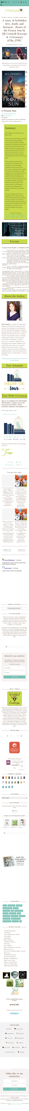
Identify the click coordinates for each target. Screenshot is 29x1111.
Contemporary (7, 908)
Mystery (5, 913)
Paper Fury (7, 953)
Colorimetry (7, 936)
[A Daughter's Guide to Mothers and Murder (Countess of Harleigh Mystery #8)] (21, 783)
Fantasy (10, 17)
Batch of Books (8, 940)
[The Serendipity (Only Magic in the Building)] (9, 787)
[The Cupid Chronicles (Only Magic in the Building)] (12, 787)
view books (21, 769)
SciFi (19, 913)
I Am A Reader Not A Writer (11, 934)
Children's (11, 905)
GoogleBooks (21, 217)
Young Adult (23, 17)
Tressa (13, 761)
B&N (20, 215)
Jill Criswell (7, 115)
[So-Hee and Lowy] (24, 782)
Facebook (19, 358)
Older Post (22, 550)
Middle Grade (18, 910)
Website (4, 358)
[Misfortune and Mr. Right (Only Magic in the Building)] (3, 787)
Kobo (14, 217)
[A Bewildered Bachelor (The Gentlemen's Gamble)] (18, 778)
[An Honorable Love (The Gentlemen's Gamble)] (15, 778)
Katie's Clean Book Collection (12, 947)
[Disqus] (14, 576)
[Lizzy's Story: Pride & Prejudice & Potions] (3, 778)
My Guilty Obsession (10, 956)
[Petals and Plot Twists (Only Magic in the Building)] (6, 787)
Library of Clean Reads (10, 964)
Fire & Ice (6, 943)
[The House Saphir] (24, 778)
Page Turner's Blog (9, 960)
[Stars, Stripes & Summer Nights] (12, 778)
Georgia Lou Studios (15, 1104)
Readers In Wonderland (10, 958)
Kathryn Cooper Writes (10, 962)
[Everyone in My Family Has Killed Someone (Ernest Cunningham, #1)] (21, 778)
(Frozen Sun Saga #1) (9, 113)
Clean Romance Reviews (11, 965)
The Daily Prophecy (9, 942)
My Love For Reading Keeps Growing (14, 951)
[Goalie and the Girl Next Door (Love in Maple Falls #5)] (6, 783)
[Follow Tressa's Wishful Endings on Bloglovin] (14, 1014)
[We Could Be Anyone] (9, 778)
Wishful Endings (16, 1103)
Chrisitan (19, 905)
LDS (12, 910)
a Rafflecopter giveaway (9, 414)
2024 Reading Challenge (14, 759)
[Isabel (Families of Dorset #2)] (15, 783)
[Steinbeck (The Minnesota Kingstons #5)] (18, 783)
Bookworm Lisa (8, 949)
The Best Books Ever (10, 954)
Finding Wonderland (10, 930)
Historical (6, 910)
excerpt (4, 17)
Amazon (16, 215)
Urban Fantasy (16, 918)
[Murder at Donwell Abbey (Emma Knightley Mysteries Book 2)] (3, 783)
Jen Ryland (7, 932)
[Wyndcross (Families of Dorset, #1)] (12, 783)
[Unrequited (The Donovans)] (9, 783)
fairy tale (15, 921)
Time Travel (6, 918)
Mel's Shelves (8, 945)
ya (20, 921)
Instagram (15, 360)
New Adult (13, 913)
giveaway (16, 17)
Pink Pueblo (22, 1096)
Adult (5, 905)
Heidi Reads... (8, 938)
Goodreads (9, 215)
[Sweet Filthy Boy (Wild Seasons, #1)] (6, 778)
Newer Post (7, 550)
